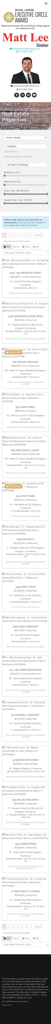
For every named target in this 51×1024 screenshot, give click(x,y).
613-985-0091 (25, 51)
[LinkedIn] (29, 95)
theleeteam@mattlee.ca (26, 48)
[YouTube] (34, 95)
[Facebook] (17, 95)
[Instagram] (23, 95)
